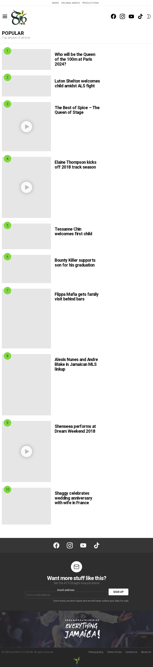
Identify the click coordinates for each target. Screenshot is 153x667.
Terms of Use (114, 652)
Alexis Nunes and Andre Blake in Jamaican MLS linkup (76, 364)
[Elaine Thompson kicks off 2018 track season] (26, 187)
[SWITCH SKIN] (149, 16)
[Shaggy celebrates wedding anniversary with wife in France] (26, 506)
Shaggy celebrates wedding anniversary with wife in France (73, 498)
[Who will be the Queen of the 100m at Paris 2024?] (26, 59)
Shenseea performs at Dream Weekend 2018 (75, 429)
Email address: (66, 590)
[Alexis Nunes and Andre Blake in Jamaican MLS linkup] (26, 384)
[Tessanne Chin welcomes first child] (26, 236)
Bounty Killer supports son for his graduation (75, 263)
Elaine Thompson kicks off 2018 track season (75, 165)
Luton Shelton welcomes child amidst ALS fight (77, 83)
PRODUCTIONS (90, 2)
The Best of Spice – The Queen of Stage (77, 110)
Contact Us (131, 652)
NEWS (55, 2)
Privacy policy (96, 652)
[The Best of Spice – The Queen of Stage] (26, 126)
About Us (146, 652)
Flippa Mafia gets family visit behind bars (77, 297)
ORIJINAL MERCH (70, 2)
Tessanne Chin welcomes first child (73, 232)
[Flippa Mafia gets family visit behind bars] (26, 318)
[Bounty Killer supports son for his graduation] (26, 269)
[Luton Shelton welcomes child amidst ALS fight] (26, 85)
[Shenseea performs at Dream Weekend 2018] (26, 451)
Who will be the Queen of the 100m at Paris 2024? (75, 59)
